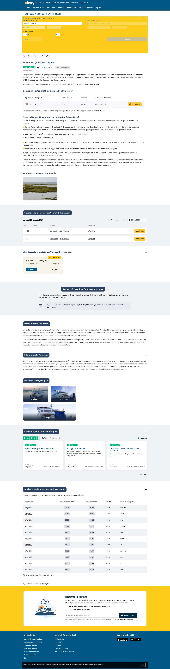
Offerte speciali (30, 655)
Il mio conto (59, 639)
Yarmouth (54, 231)
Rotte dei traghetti (31, 645)
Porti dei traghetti (30, 648)
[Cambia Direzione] (84, 24)
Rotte (42, 8)
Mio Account (88, 8)
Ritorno (27, 18)
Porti (47, 8)
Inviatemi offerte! (129, 615)
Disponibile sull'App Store (122, 639)
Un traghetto (29, 635)
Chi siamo (58, 645)
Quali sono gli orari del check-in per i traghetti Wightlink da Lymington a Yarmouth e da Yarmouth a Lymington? (86, 306)
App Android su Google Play (135, 639)
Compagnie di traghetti (33, 642)
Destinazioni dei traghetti (33, 639)
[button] (98, 8)
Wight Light (35, 399)
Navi (80, 8)
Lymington (64, 231)
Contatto (58, 642)
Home (28, 8)
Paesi (53, 8)
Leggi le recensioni (63, 67)
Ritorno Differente (48, 18)
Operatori (35, 8)
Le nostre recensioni (31, 652)
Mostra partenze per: (118, 220)
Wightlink (38, 104)
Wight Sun (64, 399)
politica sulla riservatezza (125, 619)
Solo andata (36, 18)
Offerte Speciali (71, 8)
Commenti (60, 8)
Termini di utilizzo (61, 648)
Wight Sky (50, 418)
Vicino (143, 665)
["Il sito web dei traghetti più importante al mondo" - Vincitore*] (30, 3)
